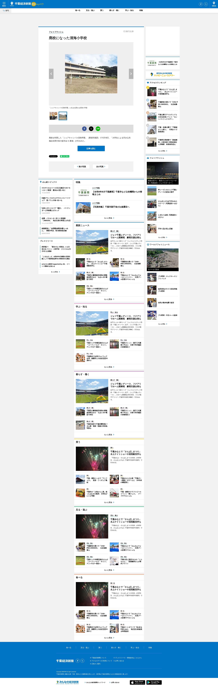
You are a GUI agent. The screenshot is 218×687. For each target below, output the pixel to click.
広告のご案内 (96, 664)
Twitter (206, 4)
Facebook (201, 4)
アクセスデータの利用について (102, 661)
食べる (77, 10)
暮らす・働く (114, 10)
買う (102, 10)
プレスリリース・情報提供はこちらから (128, 658)
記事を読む (91, 148)
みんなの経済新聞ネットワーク (67, 682)
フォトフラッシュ (56, 32)
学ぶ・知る (129, 10)
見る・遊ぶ (90, 10)
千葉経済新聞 (20, 4)
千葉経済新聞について (99, 658)
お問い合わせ (119, 661)
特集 (141, 10)
